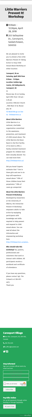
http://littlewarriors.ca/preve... (17, 242)
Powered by (22, 415)
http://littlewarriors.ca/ (15, 161)
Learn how (10, 406)
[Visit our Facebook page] (7, 351)
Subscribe (9, 389)
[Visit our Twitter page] (4, 351)
